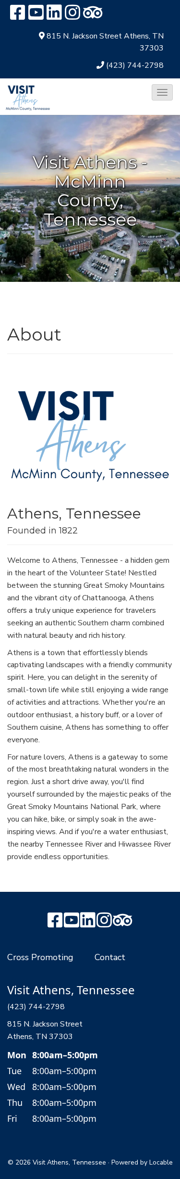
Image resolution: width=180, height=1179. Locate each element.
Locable (161, 1162)
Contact (110, 957)
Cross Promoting (40, 957)
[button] (162, 92)
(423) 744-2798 (135, 65)
